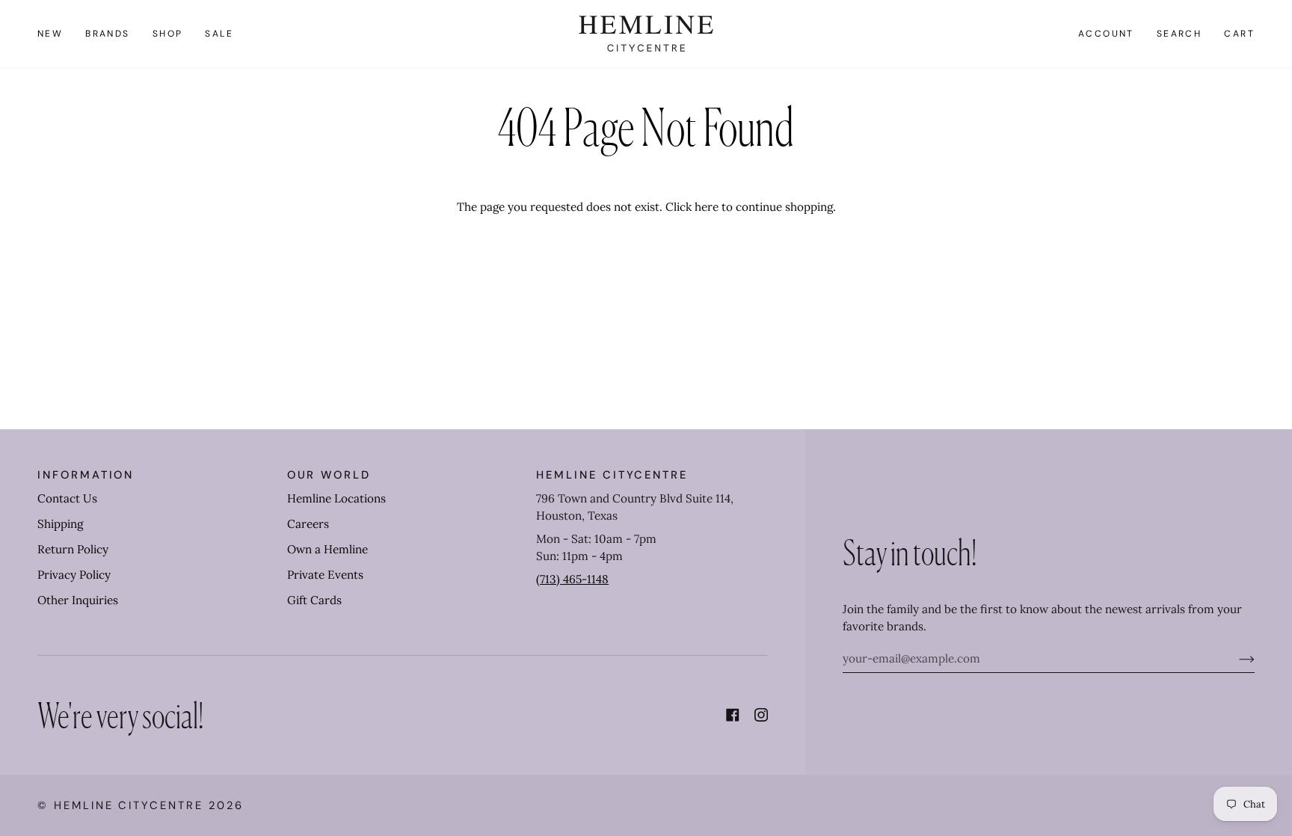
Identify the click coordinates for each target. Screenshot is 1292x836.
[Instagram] (761, 715)
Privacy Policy (74, 575)
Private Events (325, 575)
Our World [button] (329, 474)
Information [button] (85, 474)
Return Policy (72, 549)
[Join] (1235, 659)
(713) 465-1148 (572, 579)
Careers (308, 524)
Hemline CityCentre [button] (612, 474)
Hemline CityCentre (128, 805)
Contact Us (67, 498)
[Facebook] (732, 715)
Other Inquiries (77, 600)
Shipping (60, 524)
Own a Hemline (327, 549)
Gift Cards (314, 600)
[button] (107, 33)
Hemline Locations (336, 498)
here (707, 207)
